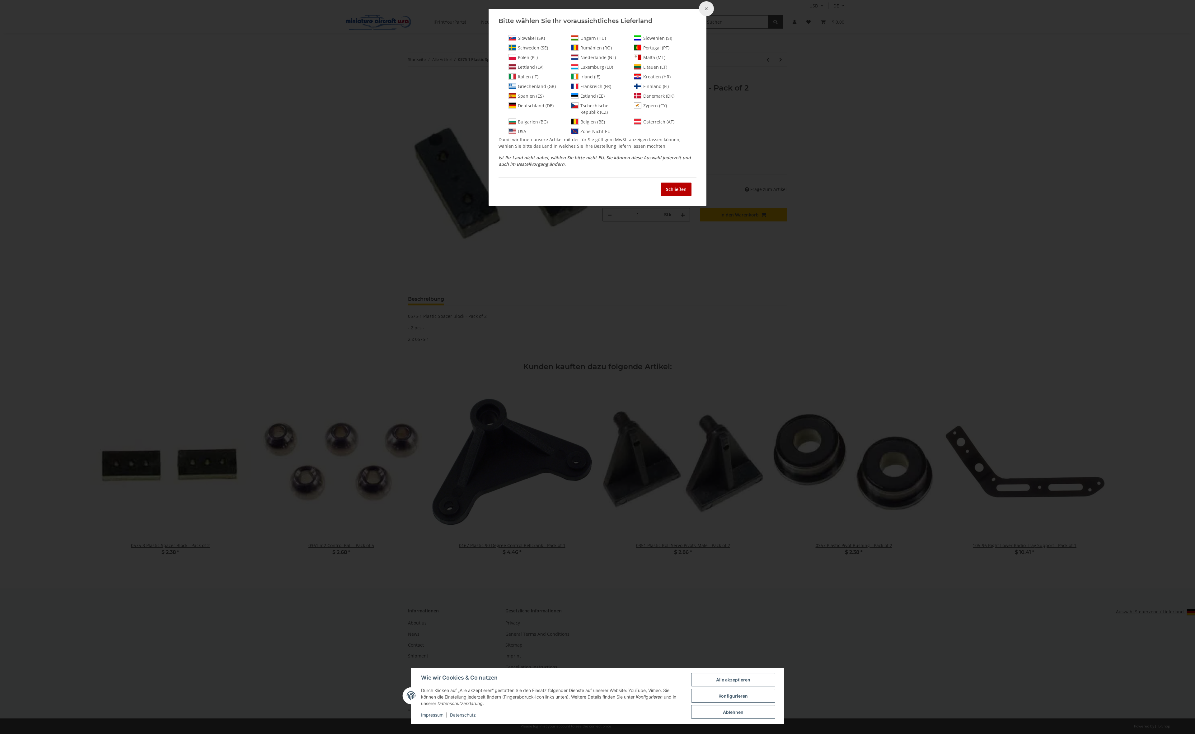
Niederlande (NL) (598, 57)
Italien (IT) (528, 77)
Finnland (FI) (656, 86)
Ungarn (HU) (593, 38)
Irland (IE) (590, 77)
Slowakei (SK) (531, 38)
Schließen (676, 189)
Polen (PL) (528, 57)
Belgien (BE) (592, 122)
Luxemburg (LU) (596, 67)
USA (522, 131)
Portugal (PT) (656, 48)
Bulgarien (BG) (533, 122)
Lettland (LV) (530, 67)
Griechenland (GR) (537, 86)
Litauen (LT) (655, 67)
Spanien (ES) (531, 96)
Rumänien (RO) (596, 48)
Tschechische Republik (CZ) (594, 109)
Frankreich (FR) (595, 86)
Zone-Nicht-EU (595, 131)
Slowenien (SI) (657, 38)
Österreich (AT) (658, 122)
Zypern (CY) (655, 106)
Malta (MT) (654, 57)
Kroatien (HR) (657, 77)
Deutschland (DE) (536, 106)
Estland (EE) (592, 96)
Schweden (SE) (533, 48)
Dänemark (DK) (658, 96)
